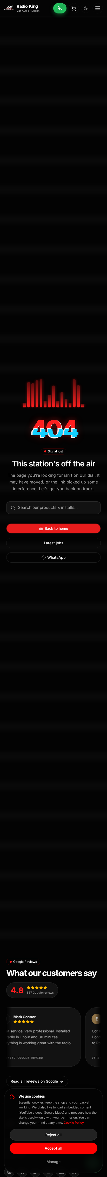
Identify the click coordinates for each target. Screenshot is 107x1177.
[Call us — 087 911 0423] (59, 8)
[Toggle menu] (97, 8)
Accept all (53, 1148)
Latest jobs (53, 543)
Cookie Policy (74, 1122)
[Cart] (74, 8)
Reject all (53, 1135)
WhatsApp (56, 557)
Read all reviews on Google (34, 1081)
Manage (53, 1161)
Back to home (56, 528)
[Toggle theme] (85, 8)
